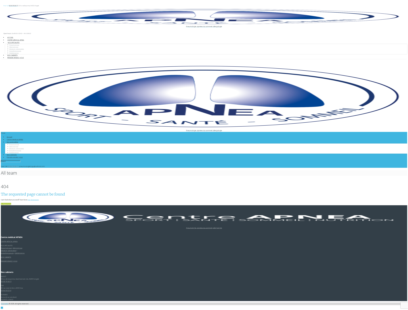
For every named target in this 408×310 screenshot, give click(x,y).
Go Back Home (6, 204)
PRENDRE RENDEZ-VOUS (9, 261)
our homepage (33, 200)
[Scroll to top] (2, 308)
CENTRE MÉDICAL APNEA (9, 241)
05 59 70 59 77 (6, 282)
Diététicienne (20, 253)
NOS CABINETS (6, 257)
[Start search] (22, 161)
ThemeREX (4, 304)
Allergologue (17, 248)
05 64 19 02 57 (6, 291)
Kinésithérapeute (7, 253)
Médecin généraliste (8, 251)
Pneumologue (6, 248)
